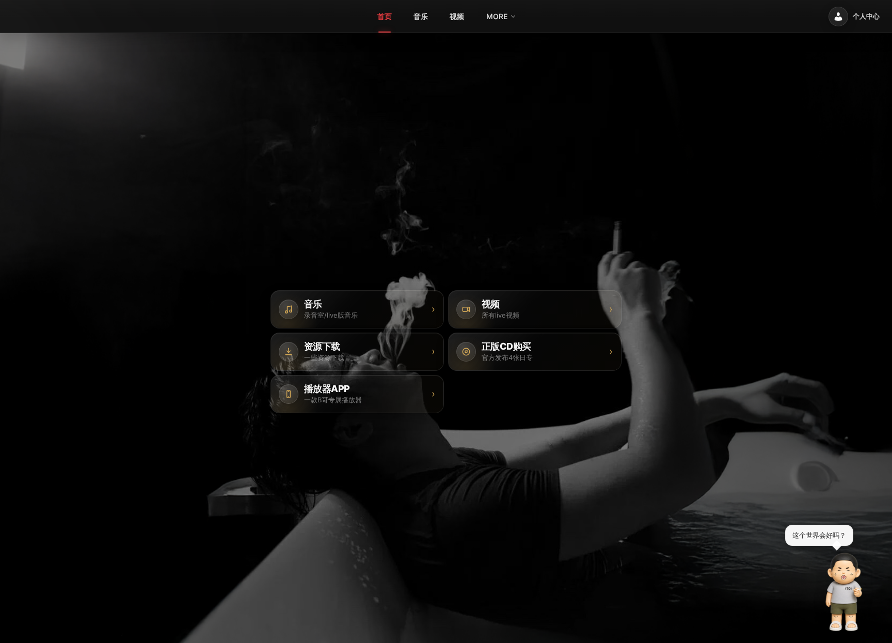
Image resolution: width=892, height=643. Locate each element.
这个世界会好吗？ (819, 535)
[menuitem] (384, 17)
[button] (844, 592)
